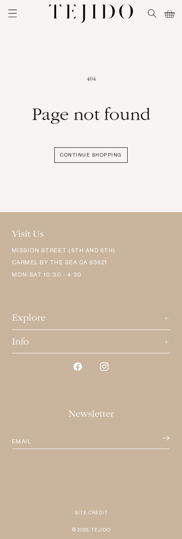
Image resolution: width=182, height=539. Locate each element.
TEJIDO (100, 530)
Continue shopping (91, 155)
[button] (12, 14)
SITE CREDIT (91, 513)
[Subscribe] (154, 438)
